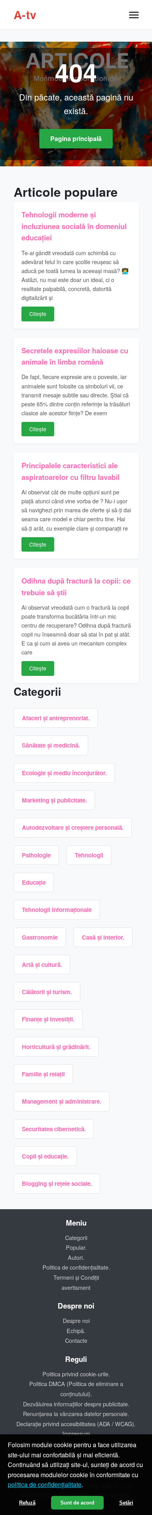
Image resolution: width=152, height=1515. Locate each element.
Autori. (76, 1257)
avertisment (76, 1287)
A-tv (25, 15)
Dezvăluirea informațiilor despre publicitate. (76, 1404)
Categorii (76, 1237)
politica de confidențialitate (44, 1484)
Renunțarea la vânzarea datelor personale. (76, 1413)
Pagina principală (76, 138)
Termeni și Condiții (76, 1277)
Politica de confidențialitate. (76, 1267)
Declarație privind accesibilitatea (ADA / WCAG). (76, 1424)
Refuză (27, 1503)
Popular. (76, 1247)
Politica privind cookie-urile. (76, 1374)
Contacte (76, 1340)
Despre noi (76, 1320)
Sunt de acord (77, 1503)
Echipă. (76, 1330)
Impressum (76, 1433)
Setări (126, 1503)
